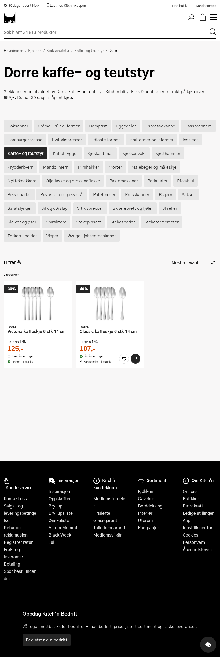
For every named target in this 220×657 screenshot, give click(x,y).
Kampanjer (148, 527)
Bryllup (55, 506)
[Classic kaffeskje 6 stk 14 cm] (110, 303)
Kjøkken (35, 50)
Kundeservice (206, 5)
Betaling (12, 564)
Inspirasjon (59, 491)
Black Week (60, 535)
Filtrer (10, 262)
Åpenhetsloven (197, 549)
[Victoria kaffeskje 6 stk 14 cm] (38, 303)
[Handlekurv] (202, 17)
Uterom (145, 520)
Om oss (190, 491)
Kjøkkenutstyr (57, 50)
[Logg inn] (191, 17)
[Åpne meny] (213, 17)
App (186, 520)
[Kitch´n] (10, 17)
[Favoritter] (124, 359)
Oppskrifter (60, 498)
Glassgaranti (105, 520)
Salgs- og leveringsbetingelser (20, 513)
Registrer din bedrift (47, 640)
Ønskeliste (59, 520)
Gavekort (147, 498)
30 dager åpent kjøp (23, 5)
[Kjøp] (135, 359)
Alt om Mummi (63, 527)
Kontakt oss (15, 498)
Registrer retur (18, 542)
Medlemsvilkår (107, 535)
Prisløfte (101, 513)
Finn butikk (180, 5)
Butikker (191, 498)
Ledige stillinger (198, 513)
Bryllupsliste (61, 513)
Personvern (194, 542)
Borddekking (150, 506)
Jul (51, 542)
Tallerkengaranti (109, 527)
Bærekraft (193, 506)
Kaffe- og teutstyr (89, 50)
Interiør (145, 513)
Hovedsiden (13, 50)
